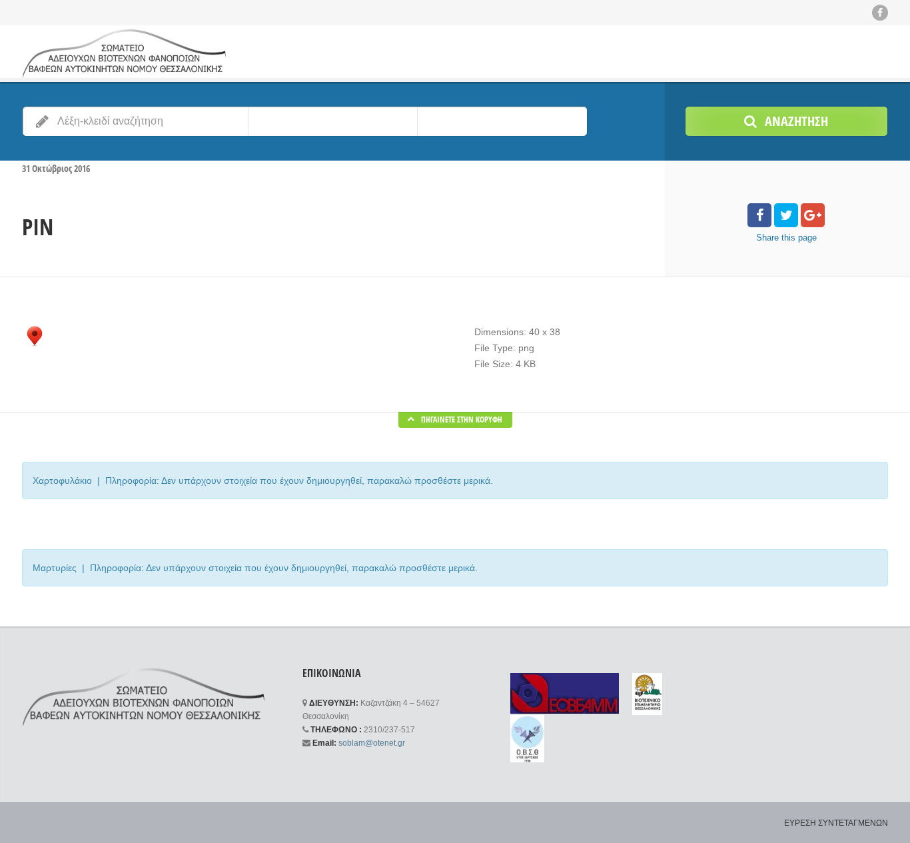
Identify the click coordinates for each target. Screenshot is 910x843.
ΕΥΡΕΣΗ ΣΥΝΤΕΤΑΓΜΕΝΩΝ (836, 823)
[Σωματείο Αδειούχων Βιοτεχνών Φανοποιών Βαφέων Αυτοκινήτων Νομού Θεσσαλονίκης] (124, 53)
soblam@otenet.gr (371, 743)
